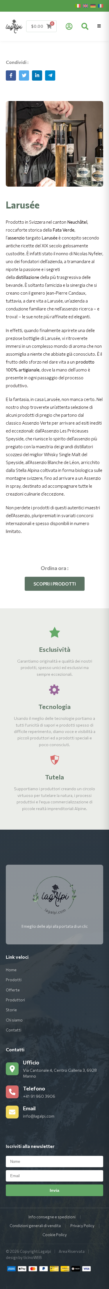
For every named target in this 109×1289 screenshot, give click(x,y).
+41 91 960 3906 (39, 1096)
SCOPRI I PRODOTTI (54, 583)
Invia (54, 1190)
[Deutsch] (93, 6)
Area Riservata (72, 1251)
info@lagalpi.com (38, 1115)
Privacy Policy (82, 1225)
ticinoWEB (32, 1257)
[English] (85, 6)
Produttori (15, 1000)
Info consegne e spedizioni (52, 1217)
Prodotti (14, 979)
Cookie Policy (54, 1234)
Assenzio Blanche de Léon (54, 462)
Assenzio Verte (36, 422)
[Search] (85, 26)
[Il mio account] (69, 26)
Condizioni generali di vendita (35, 1225)
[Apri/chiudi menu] (99, 26)
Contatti (13, 1030)
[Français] (100, 6)
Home (11, 969)
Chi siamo (14, 1020)
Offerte (13, 990)
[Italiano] (78, 6)
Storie (11, 1009)
